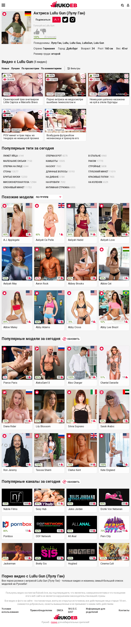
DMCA (60, 610)
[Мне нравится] (37, 33)
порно (54, 622)
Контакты (124, 610)
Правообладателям (41, 610)
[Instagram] (73, 20)
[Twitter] (66, 20)
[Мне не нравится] (43, 33)
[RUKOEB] (63, 4)
